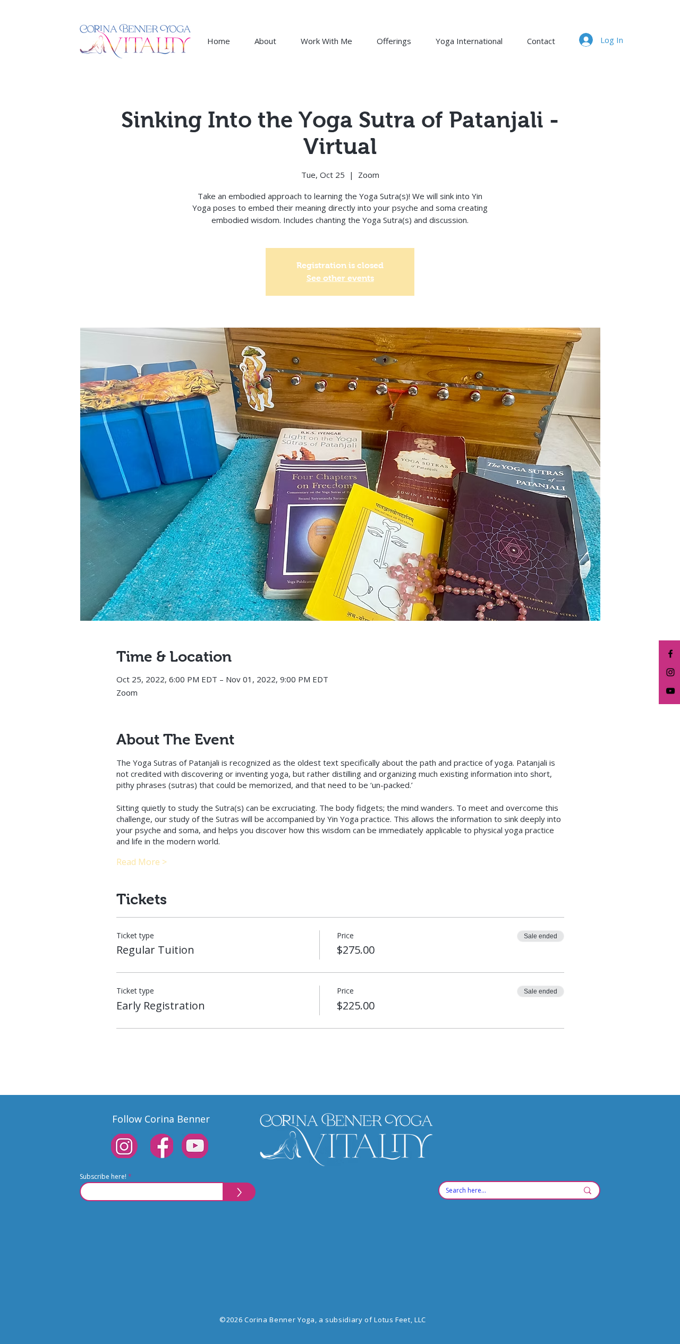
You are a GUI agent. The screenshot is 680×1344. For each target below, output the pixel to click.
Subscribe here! (103, 1177)
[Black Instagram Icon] (670, 672)
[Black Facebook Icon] (670, 653)
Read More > (141, 862)
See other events (340, 278)
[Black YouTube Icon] (670, 691)
